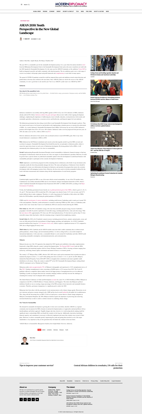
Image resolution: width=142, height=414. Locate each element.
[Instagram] (25, 399)
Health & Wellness (94, 170)
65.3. (49, 131)
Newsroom (93, 127)
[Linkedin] (31, 43)
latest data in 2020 (26, 213)
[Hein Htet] (21, 39)
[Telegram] (38, 43)
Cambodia (49, 330)
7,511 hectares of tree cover (45, 223)
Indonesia (55, 330)
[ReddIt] (34, 43)
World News (93, 94)
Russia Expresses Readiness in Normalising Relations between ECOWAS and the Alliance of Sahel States (105, 98)
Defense (92, 121)
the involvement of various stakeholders (37, 200)
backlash (64, 292)
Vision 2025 (81, 69)
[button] (27, 4)
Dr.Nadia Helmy (94, 152)
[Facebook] (21, 43)
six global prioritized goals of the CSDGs (60, 190)
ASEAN (43, 330)
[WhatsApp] (27, 43)
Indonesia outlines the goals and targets (46, 115)
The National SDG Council (67, 246)
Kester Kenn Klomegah (95, 101)
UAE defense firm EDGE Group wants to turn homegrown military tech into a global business (106, 125)
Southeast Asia (24, 20)
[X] (24, 43)
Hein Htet (27, 39)
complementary (60, 73)
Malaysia (61, 330)
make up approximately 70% (37, 267)
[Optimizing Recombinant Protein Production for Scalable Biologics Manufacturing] (106, 163)
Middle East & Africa (94, 146)
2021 (23, 269)
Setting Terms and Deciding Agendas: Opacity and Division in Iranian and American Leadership (105, 74)
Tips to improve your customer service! (36, 365)
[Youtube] (37, 399)
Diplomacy (93, 70)
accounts (54, 279)
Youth (66, 330)
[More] (41, 43)
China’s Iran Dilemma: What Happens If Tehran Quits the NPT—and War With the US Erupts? (106, 149)
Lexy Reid (92, 76)
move (83, 65)
